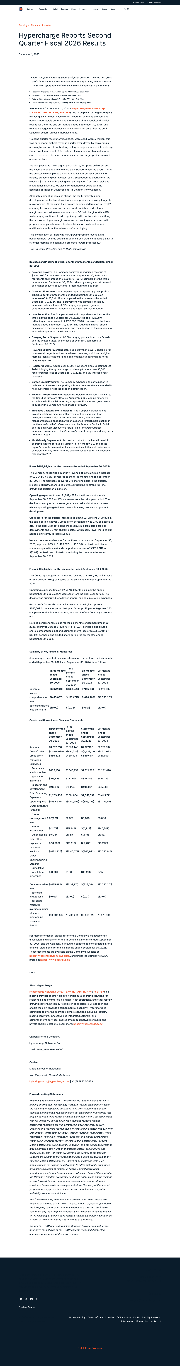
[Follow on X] (26, 1299)
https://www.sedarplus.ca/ (55, 959)
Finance (35, 25)
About (84, 9)
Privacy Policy (77, 1317)
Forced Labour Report (148, 1321)
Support (105, 9)
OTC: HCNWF (84, 991)
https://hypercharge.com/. (88, 1024)
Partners (64, 9)
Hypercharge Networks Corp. (46, 991)
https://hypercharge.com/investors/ (49, 955)
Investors (96, 9)
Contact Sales (138, 3)
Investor (47, 25)
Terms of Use (95, 1317)
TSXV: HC (70, 991)
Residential (43, 9)
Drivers (73, 9)
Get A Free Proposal (90, 1348)
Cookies (109, 1317)
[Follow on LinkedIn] (21, 1299)
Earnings (24, 25)
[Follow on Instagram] (31, 1299)
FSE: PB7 (99, 991)
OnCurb (55, 9)
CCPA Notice (123, 1317)
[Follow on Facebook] (37, 1299)
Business (30, 9)
